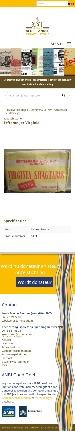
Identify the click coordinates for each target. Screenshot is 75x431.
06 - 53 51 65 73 (11, 330)
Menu (56, 43)
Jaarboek (7, 358)
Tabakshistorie (11, 347)
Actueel (6, 339)
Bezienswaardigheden (15, 361)
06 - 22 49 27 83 (11, 317)
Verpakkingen (44, 398)
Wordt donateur (35, 282)
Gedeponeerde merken (16, 350)
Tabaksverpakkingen (14, 354)
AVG (4, 365)
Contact (34, 11)
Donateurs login (52, 11)
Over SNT (21, 11)
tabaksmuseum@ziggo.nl (17, 320)
